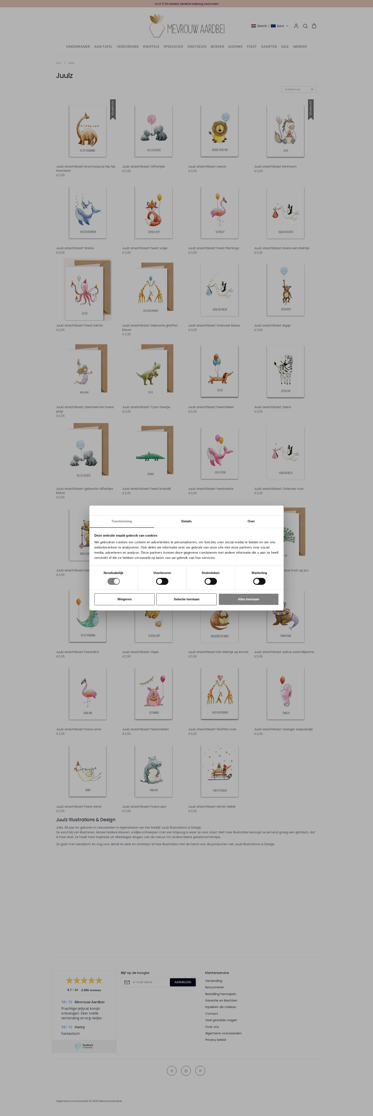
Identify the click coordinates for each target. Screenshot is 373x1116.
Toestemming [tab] (121, 521)
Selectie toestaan (186, 599)
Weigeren (124, 599)
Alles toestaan (248, 599)
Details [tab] (186, 521)
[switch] (162, 581)
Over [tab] (251, 521)
